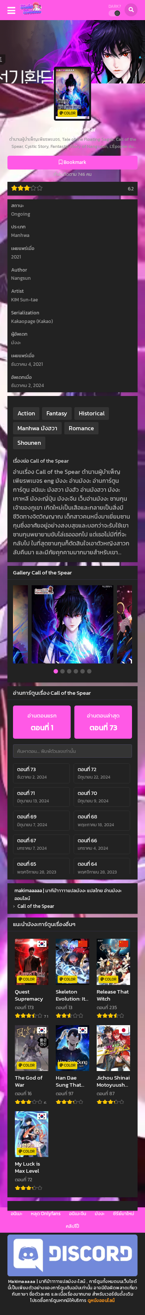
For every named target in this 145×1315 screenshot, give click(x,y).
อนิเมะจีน (77, 1213)
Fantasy (56, 413)
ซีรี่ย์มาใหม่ (123, 1213)
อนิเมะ (16, 1213)
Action (26, 413)
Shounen (29, 442)
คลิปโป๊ (72, 1226)
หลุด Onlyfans (46, 1213)
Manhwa (20, 235)
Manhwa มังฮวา (37, 428)
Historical (91, 413)
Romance (81, 428)
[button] (55, 672)
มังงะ (99, 1213)
